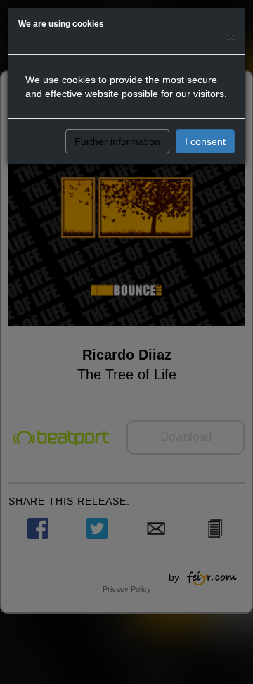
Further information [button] (117, 141)
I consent (205, 141)
